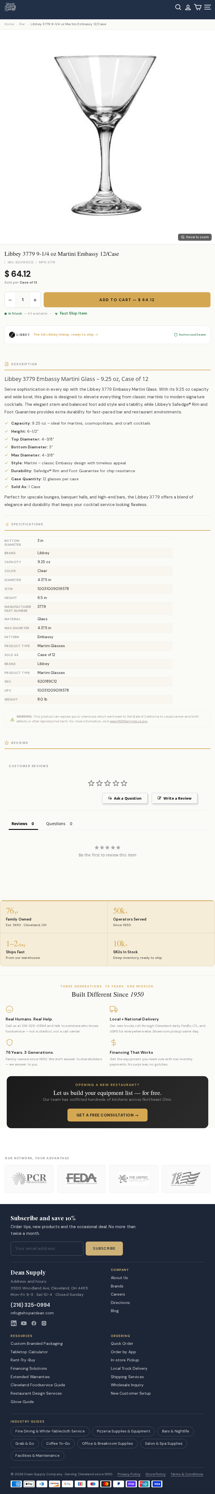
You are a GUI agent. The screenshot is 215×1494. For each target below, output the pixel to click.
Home (9, 24)
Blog (115, 1310)
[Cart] (197, 7)
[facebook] (34, 1323)
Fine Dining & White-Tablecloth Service (50, 1431)
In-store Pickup (125, 1359)
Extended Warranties (30, 1376)
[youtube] (24, 1323)
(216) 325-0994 (30, 1305)
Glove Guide (22, 1401)
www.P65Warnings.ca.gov (129, 721)
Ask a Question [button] (128, 798)
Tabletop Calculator (29, 1351)
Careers (118, 1294)
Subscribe (104, 1248)
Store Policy (156, 1474)
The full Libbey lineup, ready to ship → (65, 334)
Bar (22, 24)
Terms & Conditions (187, 1474)
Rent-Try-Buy (23, 1359)
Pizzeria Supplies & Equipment (123, 1431)
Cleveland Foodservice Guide (38, 1384)
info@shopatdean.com (32, 1313)
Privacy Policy (129, 1474)
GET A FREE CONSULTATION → (107, 1115)
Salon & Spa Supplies (164, 1443)
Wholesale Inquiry (127, 1384)
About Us (119, 1277)
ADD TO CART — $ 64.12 (127, 299)
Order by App (123, 1351)
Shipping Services (127, 1376)
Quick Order (122, 1343)
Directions (120, 1302)
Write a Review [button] (177, 798)
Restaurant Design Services (36, 1393)
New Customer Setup (131, 1393)
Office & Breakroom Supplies (107, 1443)
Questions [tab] (56, 823)
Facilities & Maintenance (37, 1455)
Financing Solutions (29, 1368)
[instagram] (44, 1323)
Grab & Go (24, 1443)
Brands (117, 1286)
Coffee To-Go (58, 1443)
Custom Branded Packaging (36, 1343)
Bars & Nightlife (175, 1431)
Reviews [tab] (19, 823)
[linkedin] (14, 1323)
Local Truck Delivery (129, 1368)
